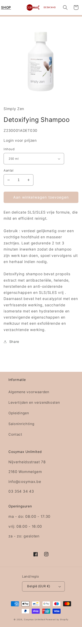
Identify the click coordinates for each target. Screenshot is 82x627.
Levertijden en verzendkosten (34, 402)
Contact (15, 434)
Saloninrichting (21, 424)
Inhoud (9, 149)
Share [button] (14, 341)
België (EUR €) (38, 586)
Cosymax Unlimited (34, 619)
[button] (6, 7)
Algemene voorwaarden (28, 392)
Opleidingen (18, 413)
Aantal (8, 170)
